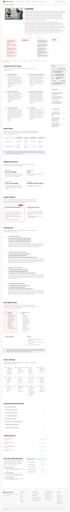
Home (3, 4)
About (46, 1)
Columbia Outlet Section (8, 438)
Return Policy (13, 60)
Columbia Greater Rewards (9, 442)
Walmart (21, 497)
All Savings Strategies (48, 499)
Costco (21, 499)
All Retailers (22, 501)
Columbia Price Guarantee (8, 449)
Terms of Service (60, 501)
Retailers (17, 1)
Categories (41, 1)
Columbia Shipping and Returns (9, 446)
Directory (22, 1)
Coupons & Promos (6, 60)
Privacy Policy (59, 499)
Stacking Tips (31, 60)
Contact (58, 497)
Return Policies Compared (37, 499)
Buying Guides (27, 1)
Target (21, 494)
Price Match (38, 60)
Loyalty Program (25, 60)
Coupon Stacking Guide (37, 497)
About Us (58, 494)
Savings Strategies (35, 1)
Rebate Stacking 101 (48, 494)
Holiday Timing (47, 497)
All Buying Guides (36, 500)
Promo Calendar (44, 60)
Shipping (19, 60)
